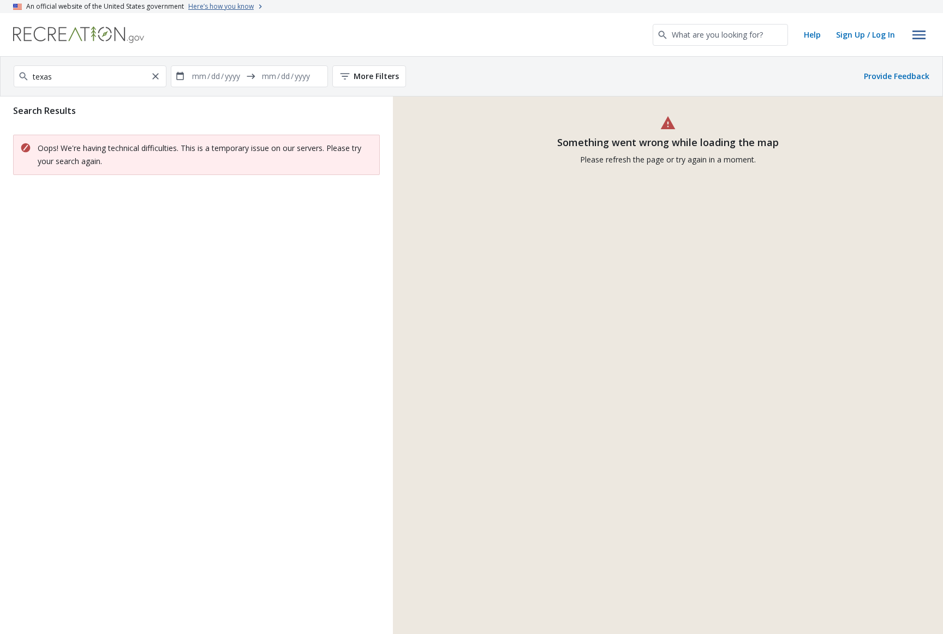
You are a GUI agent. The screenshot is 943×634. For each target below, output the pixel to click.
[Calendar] (180, 76)
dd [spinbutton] (215, 76)
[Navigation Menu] (919, 35)
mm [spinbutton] (199, 76)
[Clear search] (155, 76)
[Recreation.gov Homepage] (78, 34)
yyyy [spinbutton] (232, 76)
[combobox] (720, 35)
